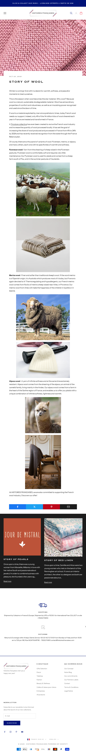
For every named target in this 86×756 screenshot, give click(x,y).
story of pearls (16, 559)
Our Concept (68, 669)
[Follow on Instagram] (10, 732)
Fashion (39, 680)
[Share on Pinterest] (51, 506)
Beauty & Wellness (43, 683)
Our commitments (70, 676)
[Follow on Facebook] (5, 732)
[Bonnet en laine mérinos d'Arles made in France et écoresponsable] (43, 360)
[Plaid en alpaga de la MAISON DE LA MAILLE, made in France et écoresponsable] (43, 462)
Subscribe (12, 723)
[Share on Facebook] (17, 506)
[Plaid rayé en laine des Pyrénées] (43, 245)
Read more (7, 581)
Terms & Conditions (71, 687)
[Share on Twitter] (34, 506)
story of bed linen (58, 560)
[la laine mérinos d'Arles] (43, 317)
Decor (39, 672)
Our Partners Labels (71, 680)
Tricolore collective (19, 124)
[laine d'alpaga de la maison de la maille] (43, 415)
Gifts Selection (42, 669)
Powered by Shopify (58, 744)
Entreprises (41, 691)
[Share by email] (68, 506)
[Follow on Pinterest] (16, 732)
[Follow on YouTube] (22, 732)
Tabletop (40, 676)
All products (41, 695)
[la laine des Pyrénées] (43, 189)
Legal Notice (68, 691)
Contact (67, 683)
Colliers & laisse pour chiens (46, 687)
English (52, 739)
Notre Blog (68, 672)
